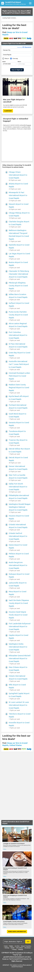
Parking (7, 947)
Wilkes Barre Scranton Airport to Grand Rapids (18, 296)
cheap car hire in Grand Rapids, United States (14, 744)
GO (28, 942)
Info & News (19, 947)
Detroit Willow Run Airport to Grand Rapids (19, 451)
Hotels (12, 947)
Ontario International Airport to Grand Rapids (18, 678)
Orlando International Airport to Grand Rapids (18, 527)
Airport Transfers (26, 946)
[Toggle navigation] (30, 3)
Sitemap (20, 949)
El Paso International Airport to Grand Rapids (18, 346)
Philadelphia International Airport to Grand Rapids (19, 497)
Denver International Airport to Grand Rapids (18, 468)
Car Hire (17, 946)
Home (6, 946)
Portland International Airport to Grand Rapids (18, 407)
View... (5, 849)
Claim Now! (8, 111)
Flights (11, 946)
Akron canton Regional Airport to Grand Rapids (18, 326)
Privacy (14, 949)
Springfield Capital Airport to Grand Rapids (19, 695)
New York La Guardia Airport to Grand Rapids (18, 477)
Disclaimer (28, 947)
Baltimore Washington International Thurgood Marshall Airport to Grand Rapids (19, 235)
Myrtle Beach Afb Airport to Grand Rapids (19, 398)
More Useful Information (17, 931)
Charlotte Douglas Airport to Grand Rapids (19, 224)
